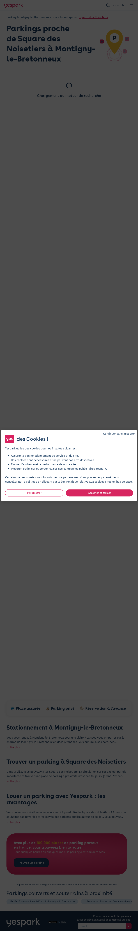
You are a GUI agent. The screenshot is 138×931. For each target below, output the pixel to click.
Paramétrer (34, 492)
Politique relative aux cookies (85, 481)
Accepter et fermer (99, 492)
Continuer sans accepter (119, 433)
